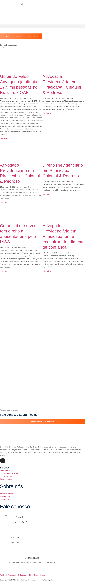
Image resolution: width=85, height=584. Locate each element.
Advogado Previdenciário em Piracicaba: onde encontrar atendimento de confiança (63, 236)
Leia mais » (4, 139)
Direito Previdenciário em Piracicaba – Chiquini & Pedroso (62, 170)
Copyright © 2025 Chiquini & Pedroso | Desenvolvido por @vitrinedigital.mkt (27, 580)
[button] (42, 26)
